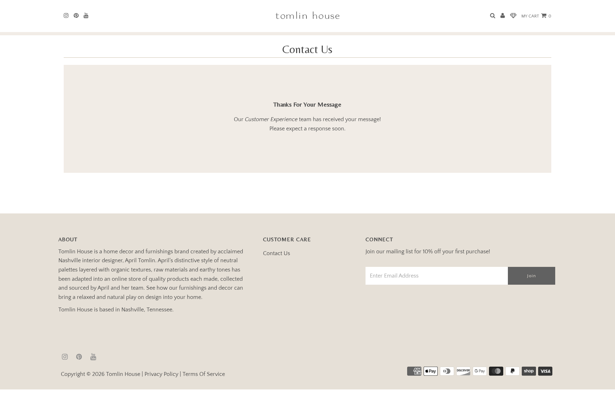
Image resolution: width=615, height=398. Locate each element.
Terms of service (204, 374)
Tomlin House (123, 374)
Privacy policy (161, 374)
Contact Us (276, 253)
